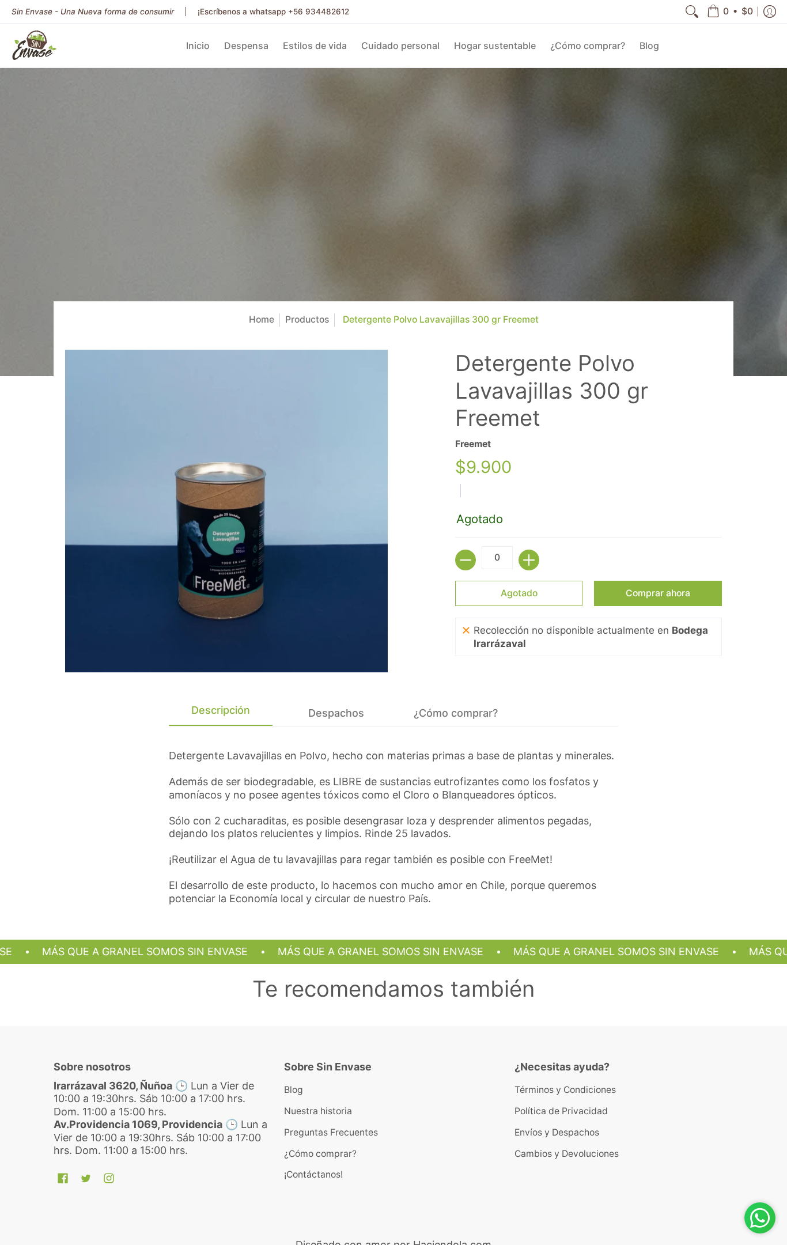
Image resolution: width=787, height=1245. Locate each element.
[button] (730, 11)
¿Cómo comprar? (320, 1153)
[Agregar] (529, 560)
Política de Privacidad (561, 1111)
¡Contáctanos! (313, 1174)
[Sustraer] (465, 560)
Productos (307, 319)
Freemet (473, 443)
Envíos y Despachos (556, 1132)
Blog (293, 1089)
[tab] (221, 713)
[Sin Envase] (35, 45)
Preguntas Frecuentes (331, 1132)
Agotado (519, 593)
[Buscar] (692, 11)
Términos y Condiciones (565, 1089)
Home (261, 319)
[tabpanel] (393, 815)
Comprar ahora (658, 593)
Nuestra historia (318, 1111)
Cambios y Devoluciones (566, 1153)
